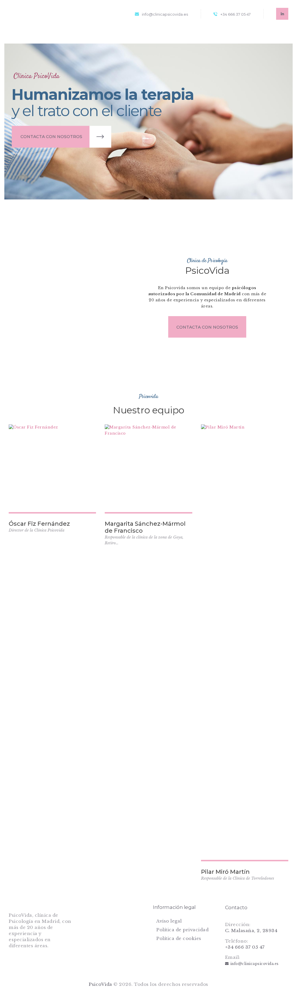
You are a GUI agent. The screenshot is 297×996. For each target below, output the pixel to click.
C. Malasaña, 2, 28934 (251, 930)
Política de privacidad (182, 929)
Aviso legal (169, 921)
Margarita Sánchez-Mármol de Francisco (145, 527)
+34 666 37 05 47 (245, 947)
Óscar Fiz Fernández (39, 523)
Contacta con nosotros (53, 138)
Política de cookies (178, 938)
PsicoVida (100, 984)
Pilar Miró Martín (225, 871)
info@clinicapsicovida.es (254, 963)
